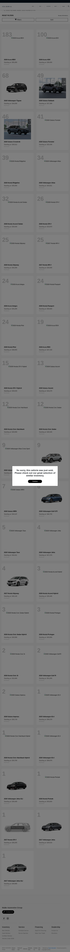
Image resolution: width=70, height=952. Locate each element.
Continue (35, 481)
